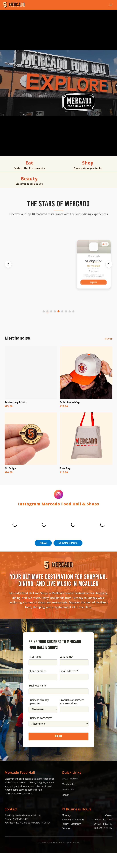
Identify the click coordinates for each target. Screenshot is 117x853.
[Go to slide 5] (58, 311)
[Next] (108, 264)
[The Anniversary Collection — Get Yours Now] (58, 83)
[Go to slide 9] (73, 311)
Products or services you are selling (72, 701)
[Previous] (8, 264)
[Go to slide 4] (55, 311)
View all (108, 338)
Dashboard (68, 789)
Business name (38, 685)
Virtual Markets (70, 778)
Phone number (37, 671)
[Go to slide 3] (51, 311)
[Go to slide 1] (44, 311)
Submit (58, 736)
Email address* (69, 671)
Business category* (40, 718)
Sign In (65, 794)
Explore (23, 282)
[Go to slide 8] (70, 311)
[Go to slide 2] (47, 311)
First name (35, 656)
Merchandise (69, 784)
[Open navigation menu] (111, 5)
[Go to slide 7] (66, 311)
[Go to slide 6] (62, 311)
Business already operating (39, 701)
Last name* (67, 656)
